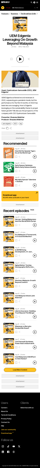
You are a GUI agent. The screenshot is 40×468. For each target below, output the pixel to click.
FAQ (2, 426)
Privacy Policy (6, 419)
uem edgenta (7, 123)
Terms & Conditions (8, 415)
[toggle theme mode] (34, 2)
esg (21, 123)
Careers (4, 408)
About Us (4, 411)
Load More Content (20, 370)
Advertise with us (27, 408)
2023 (15, 123)
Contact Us (5, 422)
